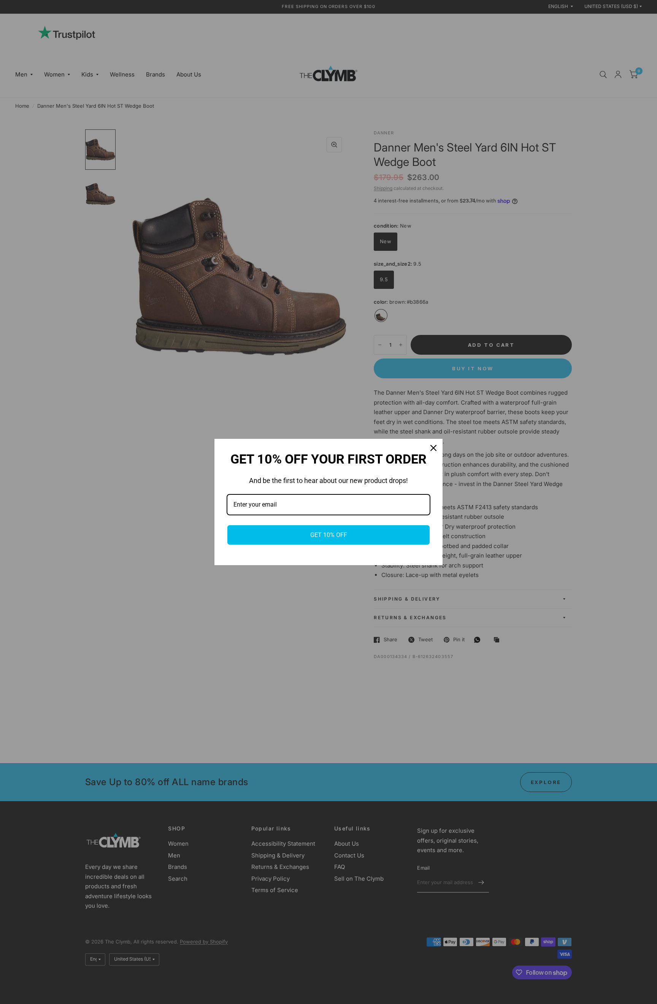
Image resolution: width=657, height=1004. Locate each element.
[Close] (433, 448)
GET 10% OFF (328, 535)
